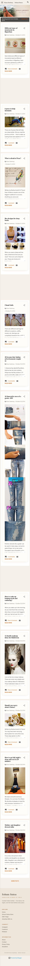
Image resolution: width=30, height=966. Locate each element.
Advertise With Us (7, 919)
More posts (15, 881)
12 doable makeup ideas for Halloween (12, 637)
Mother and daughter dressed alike (12, 826)
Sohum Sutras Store (7, 914)
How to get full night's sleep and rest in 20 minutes (13, 759)
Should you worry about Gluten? (11, 706)
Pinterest (4, 931)
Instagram (5, 927)
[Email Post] (20, 69)
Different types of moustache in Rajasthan (11, 30)
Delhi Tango (5, 916)
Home (3, 912)
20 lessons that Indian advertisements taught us (13, 359)
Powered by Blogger (16, 958)
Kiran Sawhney (8, 2)
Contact (4, 942)
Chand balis (9, 305)
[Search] (28, 2)
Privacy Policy (6, 944)
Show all (24, 19)
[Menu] (2, 2)
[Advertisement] (15, 90)
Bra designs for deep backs (12, 219)
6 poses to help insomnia (10, 109)
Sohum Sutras (19, 2)
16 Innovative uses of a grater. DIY (13, 397)
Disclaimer (5, 946)
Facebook (5, 929)
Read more (8, 71)
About (3, 939)
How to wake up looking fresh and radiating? (11, 598)
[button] (24, 28)
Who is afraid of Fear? (13, 158)
